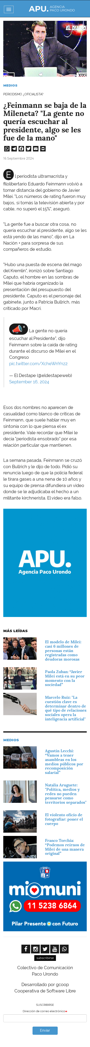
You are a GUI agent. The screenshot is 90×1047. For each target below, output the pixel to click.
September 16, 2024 (29, 381)
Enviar (45, 1030)
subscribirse (45, 958)
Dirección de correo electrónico (44, 1011)
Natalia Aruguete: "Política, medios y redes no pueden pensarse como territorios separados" (66, 793)
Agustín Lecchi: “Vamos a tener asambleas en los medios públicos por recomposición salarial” (64, 761)
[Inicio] (52, 9)
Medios (10, 85)
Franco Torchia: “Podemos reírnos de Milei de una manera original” (65, 847)
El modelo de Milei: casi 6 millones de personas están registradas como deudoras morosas (63, 650)
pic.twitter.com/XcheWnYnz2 (38, 363)
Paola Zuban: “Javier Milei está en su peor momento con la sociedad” (65, 678)
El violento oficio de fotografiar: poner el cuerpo (64, 819)
